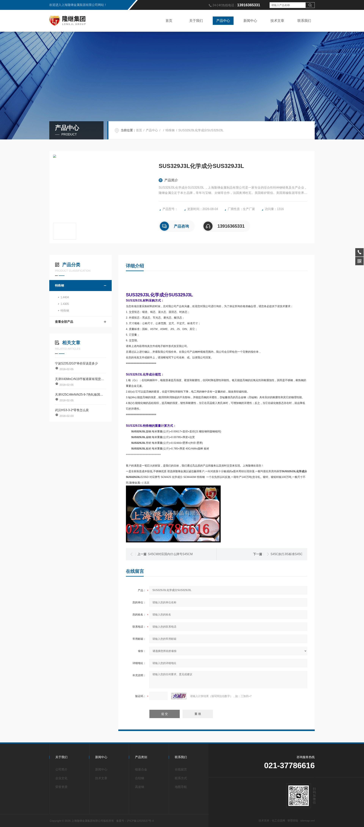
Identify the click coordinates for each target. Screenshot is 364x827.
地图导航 (181, 786)
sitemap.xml (307, 820)
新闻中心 (250, 21)
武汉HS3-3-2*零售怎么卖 (72, 410)
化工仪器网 (278, 820)
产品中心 (223, 21)
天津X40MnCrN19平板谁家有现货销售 (80, 379)
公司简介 (61, 769)
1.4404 (64, 297)
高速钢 (139, 786)
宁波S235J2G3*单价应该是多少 (76, 363)
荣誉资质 (61, 786)
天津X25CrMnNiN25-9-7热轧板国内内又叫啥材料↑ (80, 394)
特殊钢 (170, 130)
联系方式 (181, 778)
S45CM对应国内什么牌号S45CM (170, 554)
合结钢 (139, 778)
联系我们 (304, 21)
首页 (169, 21)
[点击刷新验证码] (178, 696)
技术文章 (277, 21)
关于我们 (196, 21)
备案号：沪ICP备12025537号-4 (135, 820)
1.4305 (64, 303)
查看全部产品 (64, 321)
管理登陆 (292, 820)
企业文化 (61, 778)
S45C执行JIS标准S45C (287, 554)
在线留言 (181, 769)
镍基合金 (141, 769)
